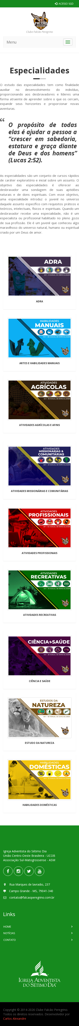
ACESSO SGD (66, 3)
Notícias (9, 933)
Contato (9, 940)
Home (7, 926)
